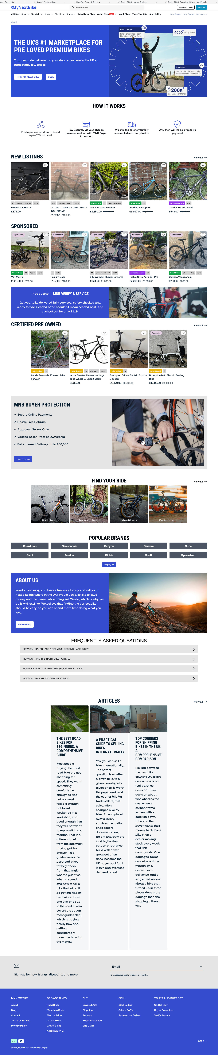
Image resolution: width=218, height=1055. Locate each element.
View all (198, 157)
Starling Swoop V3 (139, 207)
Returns (87, 1015)
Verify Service (162, 1015)
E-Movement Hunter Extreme (106, 276)
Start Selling (155, 14)
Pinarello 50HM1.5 (21, 207)
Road (24, 14)
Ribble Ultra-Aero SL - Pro (143, 276)
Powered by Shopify (38, 1048)
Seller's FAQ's (125, 1010)
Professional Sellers (129, 1015)
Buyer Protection (92, 1020)
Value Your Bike (139, 14)
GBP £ (201, 1041)
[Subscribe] (201, 966)
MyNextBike (23, 1048)
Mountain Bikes (55, 1010)
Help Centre (188, 14)
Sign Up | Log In (186, 7)
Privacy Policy (19, 1025)
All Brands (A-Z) (55, 1030)
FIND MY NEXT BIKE (28, 76)
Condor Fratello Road (181, 207)
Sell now (201, 7)
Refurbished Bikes (86, 14)
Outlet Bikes (105, 14)
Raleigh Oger (58, 276)
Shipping (88, 1010)
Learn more (23, 459)
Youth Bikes (124, 14)
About (14, 22)
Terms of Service (20, 1020)
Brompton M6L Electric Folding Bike (166, 377)
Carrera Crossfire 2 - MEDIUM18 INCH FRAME (69, 209)
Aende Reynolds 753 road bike (48, 375)
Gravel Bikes (54, 1025)
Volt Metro (17, 276)
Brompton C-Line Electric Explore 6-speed (128, 377)
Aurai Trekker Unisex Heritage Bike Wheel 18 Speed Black (87, 377)
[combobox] (107, 7)
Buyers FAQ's (90, 1004)
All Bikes (15, 14)
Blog (13, 1010)
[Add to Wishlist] (45, 165)
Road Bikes (53, 1004)
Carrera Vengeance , (180, 276)
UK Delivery (161, 1004)
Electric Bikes (54, 1015)
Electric (58, 14)
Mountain (35, 14)
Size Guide (175, 14)
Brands (70, 14)
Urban (48, 14)
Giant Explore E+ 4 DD (102, 207)
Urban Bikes (54, 1020)
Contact (15, 1015)
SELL (51, 76)
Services (200, 14)
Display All (109, 564)
